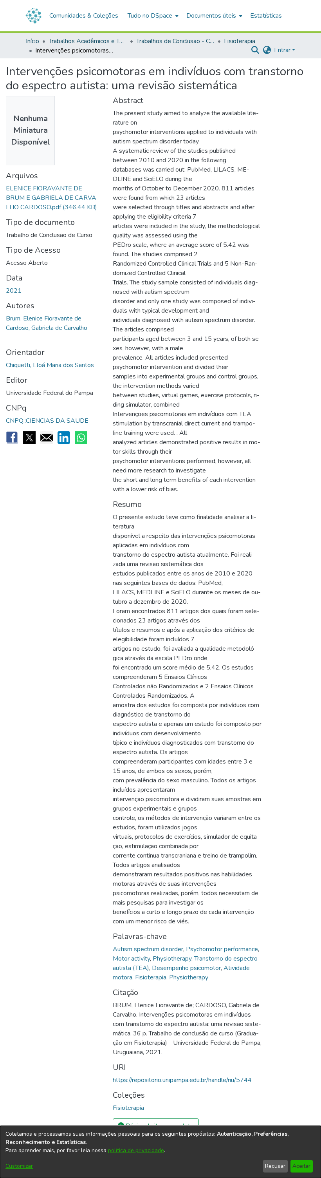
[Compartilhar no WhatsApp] (81, 437)
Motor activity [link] (131, 958)
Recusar (275, 1166)
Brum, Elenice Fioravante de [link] (43, 318)
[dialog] (160, 1152)
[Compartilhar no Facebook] (12, 437)
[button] (255, 50)
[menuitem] (152, 15)
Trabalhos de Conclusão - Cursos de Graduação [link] (175, 41)
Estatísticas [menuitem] (266, 15)
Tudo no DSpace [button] (150, 15)
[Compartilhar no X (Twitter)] (29, 437)
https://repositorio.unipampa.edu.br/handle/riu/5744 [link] (182, 1080)
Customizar (19, 1166)
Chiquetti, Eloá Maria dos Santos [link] (50, 365)
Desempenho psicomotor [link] (186, 968)
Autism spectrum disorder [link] (148, 949)
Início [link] (32, 41)
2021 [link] (14, 290)
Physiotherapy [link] (172, 958)
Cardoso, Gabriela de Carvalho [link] (46, 328)
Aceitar (301, 1166)
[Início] (33, 16)
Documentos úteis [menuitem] (211, 15)
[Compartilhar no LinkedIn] (64, 437)
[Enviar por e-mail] (46, 437)
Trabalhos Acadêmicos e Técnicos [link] (88, 41)
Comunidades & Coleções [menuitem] (83, 15)
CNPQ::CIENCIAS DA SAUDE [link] (47, 420)
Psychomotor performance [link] (222, 949)
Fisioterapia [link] (239, 41)
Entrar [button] (283, 50)
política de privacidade (136, 1150)
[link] (52, 198)
